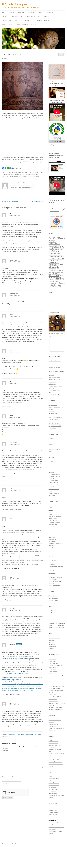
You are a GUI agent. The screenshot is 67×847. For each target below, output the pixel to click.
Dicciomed (51, 375)
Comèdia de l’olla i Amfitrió (55, 516)
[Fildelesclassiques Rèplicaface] (57, 343)
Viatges (60, 286)
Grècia (51, 260)
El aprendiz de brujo (54, 520)
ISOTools (51, 461)
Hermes (51, 642)
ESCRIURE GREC (53, 541)
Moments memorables (43, 20)
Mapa (61, 264)
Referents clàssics (56, 279)
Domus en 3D (52, 661)
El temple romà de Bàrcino (55, 665)
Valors (57, 286)
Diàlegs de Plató (53, 518)
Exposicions (60, 255)
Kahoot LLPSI (46, 16)
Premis (51, 277)
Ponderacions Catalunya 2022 (56, 728)
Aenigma (62, 238)
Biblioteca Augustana (54, 688)
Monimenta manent (7, 24)
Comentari (5, 750)
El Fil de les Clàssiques (14, 4)
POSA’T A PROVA (53, 730)
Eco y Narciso (52, 382)
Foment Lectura (10, 174)
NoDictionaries (52, 495)
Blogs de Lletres (53, 405)
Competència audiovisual (54, 245)
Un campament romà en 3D (56, 676)
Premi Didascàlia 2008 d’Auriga (57, 623)
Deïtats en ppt (49, 12)
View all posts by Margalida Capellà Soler (21, 187)
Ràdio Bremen (52, 646)
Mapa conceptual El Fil (54, 493)
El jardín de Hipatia (53, 527)
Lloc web (4, 783)
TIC (55, 285)
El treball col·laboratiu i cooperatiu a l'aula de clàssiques (54, 476)
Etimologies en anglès (54, 394)
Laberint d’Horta (53, 789)
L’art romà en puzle (54, 571)
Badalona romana (53, 741)
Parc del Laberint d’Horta (55, 762)
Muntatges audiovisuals (35, 12)
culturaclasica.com (53, 598)
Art (57, 240)
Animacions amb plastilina (10, 201)
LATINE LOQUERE (53, 793)
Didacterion (52, 537)
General (26, 172)
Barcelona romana (53, 743)
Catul (50, 512)
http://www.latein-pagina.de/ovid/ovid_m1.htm (15, 673)
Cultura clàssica (29, 20)
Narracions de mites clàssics (10, 162)
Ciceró (50, 514)
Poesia (61, 276)
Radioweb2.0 (52, 648)
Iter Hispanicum (53, 787)
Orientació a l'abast (54, 724)
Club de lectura (6, 20)
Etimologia (53, 255)
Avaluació (5, 16)
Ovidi (8, 176)
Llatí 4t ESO (37, 172)
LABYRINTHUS (52, 791)
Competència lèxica (56, 248)
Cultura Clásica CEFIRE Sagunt (56, 697)
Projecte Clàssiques (22, 24)
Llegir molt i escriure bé (55, 426)
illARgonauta (52, 438)
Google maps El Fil (53, 485)
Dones (58, 253)
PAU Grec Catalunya (54, 726)
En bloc (50, 415)
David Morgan (52, 610)
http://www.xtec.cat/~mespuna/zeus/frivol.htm (20, 656)
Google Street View (54, 489)
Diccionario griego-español (56, 709)
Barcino (51, 510)
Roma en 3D (52, 673)
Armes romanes (37, 201)
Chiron (55, 596)
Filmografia (61, 256)
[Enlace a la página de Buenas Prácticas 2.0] (57, 221)
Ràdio (57, 281)
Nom (4, 770)
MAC (50, 755)
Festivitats (53, 256)
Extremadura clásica (54, 783)
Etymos (50, 562)
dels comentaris (54, 812)
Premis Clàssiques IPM (55, 361)
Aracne (33, 24)
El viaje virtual (52, 781)
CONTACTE (11, 12)
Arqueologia (52, 240)
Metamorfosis (18, 174)
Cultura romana (54, 252)
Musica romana (53, 671)
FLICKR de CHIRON (53, 480)
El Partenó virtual (53, 663)
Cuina (50, 251)
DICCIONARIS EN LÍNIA (54, 380)
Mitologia (25, 174)
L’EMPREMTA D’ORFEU (54, 424)
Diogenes (51, 472)
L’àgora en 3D (52, 667)
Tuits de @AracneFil (54, 312)
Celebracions (54, 243)
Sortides (52, 283)
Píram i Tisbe (13, 176)
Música (60, 271)
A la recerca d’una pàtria (55, 506)
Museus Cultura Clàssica (55, 760)
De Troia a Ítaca (53, 413)
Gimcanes (17, 20)
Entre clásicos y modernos (55, 417)
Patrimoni (56, 273)
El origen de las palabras (55, 386)
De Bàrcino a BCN (53, 701)
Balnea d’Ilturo (52, 659)
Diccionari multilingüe (54, 377)
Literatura (54, 262)
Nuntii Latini (52, 644)
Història (56, 260)
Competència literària (56, 246)
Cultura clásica (52, 694)
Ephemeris (51, 640)
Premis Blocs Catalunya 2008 (56, 627)
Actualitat (54, 238)
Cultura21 (51, 411)
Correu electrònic (7, 777)
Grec (30, 172)
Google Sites (52, 487)
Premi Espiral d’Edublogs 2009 (56, 625)
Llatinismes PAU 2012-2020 (32, 16)
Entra (50, 808)
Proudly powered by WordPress (10, 844)
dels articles (53, 810)
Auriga (50, 776)
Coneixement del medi (56, 249)
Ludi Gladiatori (52, 669)
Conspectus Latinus (54, 778)
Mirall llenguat (52, 428)
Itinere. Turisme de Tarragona (56, 753)
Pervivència (54, 275)
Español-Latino (52, 613)
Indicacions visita (17, 16)
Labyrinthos (52, 573)
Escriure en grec (53, 539)
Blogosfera (52, 242)
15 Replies (5, 58)
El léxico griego (52, 384)
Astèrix (50, 508)
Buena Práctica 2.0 (54, 211)
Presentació (21, 12)
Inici (3, 12)
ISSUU (50, 491)
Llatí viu (57, 264)
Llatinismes (52, 264)
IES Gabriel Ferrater (54, 785)
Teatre (57, 283)
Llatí (33, 172)
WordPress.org (53, 814)
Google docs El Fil (53, 482)
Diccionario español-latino (55, 707)
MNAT (50, 757)
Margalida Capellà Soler (33, 176)
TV (54, 286)
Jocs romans (52, 564)
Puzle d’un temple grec (55, 585)
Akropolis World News (54, 638)
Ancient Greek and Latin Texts (56, 686)
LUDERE (51, 575)
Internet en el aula (53, 600)
